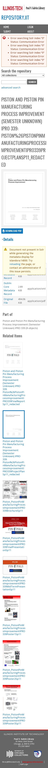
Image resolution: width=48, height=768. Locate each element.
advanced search (10, 87)
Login (30, 27)
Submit (7, 31)
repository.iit (15, 17)
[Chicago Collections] (17, 756)
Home (6, 27)
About (30, 31)
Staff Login (24, 764)
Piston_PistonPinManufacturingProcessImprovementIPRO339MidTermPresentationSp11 (14, 583)
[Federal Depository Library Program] (37, 756)
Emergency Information (33, 762)
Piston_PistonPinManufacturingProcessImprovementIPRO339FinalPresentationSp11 (14, 544)
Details (8, 239)
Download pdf (13, 231)
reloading (14, 264)
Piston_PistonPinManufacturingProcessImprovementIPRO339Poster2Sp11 (14, 674)
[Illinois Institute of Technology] (24, 734)
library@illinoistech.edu (11, 762)
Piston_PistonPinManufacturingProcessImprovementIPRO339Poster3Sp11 (14, 719)
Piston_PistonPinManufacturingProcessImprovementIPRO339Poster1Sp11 (14, 629)
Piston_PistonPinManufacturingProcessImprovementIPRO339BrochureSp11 (14, 506)
